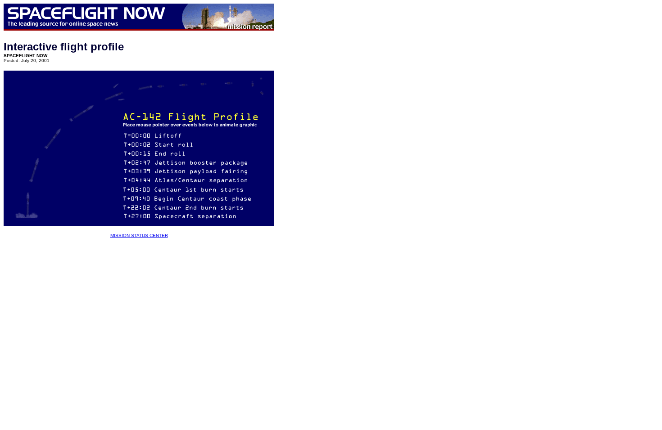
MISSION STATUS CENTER (139, 235)
